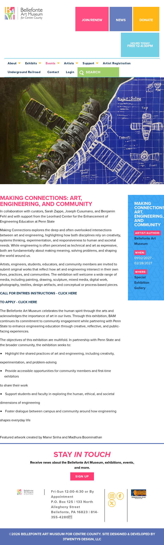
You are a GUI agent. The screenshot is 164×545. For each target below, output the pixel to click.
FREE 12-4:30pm (140, 44)
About (12, 63)
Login (70, 72)
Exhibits (31, 63)
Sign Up (82, 476)
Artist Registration (117, 63)
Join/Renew (92, 20)
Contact (53, 72)
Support (88, 63)
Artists (69, 63)
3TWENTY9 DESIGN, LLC (82, 539)
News (121, 20)
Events (51, 63)
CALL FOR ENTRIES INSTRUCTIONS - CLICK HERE (38, 293)
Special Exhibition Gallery (141, 282)
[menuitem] (13, 63)
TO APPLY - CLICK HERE (18, 302)
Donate (146, 20)
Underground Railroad (24, 72)
